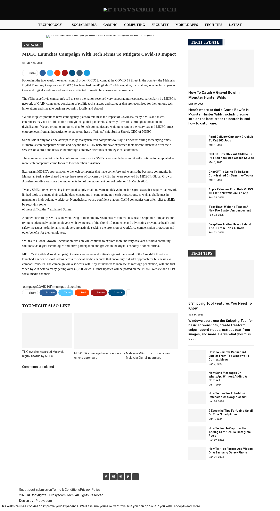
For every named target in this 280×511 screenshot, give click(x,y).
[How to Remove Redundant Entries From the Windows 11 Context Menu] (197, 356)
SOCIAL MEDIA (84, 24)
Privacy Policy (90, 490)
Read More (192, 506)
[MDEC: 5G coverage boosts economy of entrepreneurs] (100, 331)
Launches (75, 287)
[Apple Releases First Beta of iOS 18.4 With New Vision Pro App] (197, 194)
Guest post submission (35, 490)
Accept (178, 506)
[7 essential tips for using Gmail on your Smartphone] (197, 415)
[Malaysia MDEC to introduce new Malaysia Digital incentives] (152, 331)
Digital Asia (32, 44)
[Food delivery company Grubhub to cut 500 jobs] (197, 141)
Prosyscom (43, 501)
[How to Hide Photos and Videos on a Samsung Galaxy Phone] (197, 453)
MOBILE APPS (186, 24)
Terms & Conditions (66, 490)
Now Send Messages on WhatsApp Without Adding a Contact (228, 376)
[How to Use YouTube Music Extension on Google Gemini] (197, 398)
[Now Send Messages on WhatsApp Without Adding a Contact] (197, 377)
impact (63, 287)
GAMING (110, 24)
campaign (30, 287)
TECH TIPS (213, 24)
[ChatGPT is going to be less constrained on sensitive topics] (197, 176)
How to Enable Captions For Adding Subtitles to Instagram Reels (230, 432)
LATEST (235, 24)
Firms (54, 287)
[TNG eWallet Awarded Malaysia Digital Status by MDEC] (47, 330)
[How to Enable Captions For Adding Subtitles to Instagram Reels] (197, 433)
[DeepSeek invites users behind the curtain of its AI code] (197, 229)
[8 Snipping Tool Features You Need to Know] (221, 279)
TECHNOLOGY (50, 24)
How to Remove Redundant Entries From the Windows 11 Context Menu (229, 355)
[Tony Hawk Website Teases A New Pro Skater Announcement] (197, 211)
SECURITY (160, 24)
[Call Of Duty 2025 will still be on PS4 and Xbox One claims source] (197, 158)
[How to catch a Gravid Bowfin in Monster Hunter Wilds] (221, 68)
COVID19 (43, 287)
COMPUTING (134, 24)
